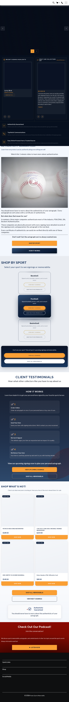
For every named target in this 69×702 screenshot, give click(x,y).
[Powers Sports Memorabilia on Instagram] (32, 684)
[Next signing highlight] (8, 116)
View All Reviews (61, 60)
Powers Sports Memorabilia (37, 695)
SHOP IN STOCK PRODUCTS (34, 289)
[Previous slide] (3, 28)
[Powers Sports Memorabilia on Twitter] (37, 684)
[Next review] (42, 116)
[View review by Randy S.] (51, 76)
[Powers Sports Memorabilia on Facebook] (26, 684)
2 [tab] (36, 51)
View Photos (9, 95)
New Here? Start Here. (34, 36)
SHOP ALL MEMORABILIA (34, 361)
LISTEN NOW (35, 647)
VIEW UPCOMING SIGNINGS (34, 470)
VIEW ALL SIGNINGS (34, 355)
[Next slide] (66, 28)
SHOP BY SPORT (34, 243)
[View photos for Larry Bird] (17, 75)
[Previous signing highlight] (5, 116)
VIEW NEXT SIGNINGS (34, 284)
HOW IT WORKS (34, 251)
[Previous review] (38, 116)
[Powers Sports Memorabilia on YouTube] (42, 684)
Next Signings (34, 30)
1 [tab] (32, 51)
